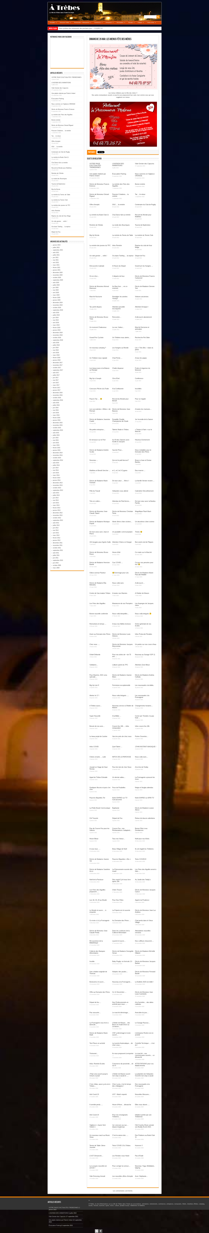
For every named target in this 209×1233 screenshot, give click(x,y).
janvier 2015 (56, 450)
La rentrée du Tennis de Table (122, 235)
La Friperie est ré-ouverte (121, 910)
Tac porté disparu (95, 307)
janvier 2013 (56, 510)
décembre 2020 (57, 272)
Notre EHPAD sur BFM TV (144, 798)
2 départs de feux (118, 276)
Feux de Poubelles (118, 787)
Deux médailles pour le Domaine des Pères (143, 451)
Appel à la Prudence (142, 900)
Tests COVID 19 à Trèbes (121, 1145)
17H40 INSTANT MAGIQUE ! (145, 747)
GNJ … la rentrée (118, 204)
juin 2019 (55, 317)
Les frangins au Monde (120, 348)
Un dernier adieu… (119, 777)
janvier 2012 (56, 540)
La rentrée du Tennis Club (144, 235)
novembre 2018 (57, 335)
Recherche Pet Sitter (142, 337)
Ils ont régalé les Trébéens (144, 849)
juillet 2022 (56, 247)
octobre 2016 (57, 397)
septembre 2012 (58, 520)
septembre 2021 (58, 250)
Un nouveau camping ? (97, 348)
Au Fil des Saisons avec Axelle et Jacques (120, 441)
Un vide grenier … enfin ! (98, 256)
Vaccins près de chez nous (121, 736)
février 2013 (56, 508)
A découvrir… (140, 583)
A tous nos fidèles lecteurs (121, 624)
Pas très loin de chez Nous (121, 767)
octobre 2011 (57, 548)
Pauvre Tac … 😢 (95, 399)
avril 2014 (56, 473)
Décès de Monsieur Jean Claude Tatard (98, 512)
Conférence (139, 378)
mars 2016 (56, 415)
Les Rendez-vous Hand (120, 1156)
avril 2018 (56, 352)
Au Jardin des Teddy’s (143, 879)
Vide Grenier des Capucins (144, 164)
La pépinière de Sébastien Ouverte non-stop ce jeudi (144, 1075)
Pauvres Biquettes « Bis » (121, 859)
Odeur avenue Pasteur (97, 573)
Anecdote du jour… (142, 1012)
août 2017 (56, 372)
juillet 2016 (56, 405)
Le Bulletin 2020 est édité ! (144, 982)
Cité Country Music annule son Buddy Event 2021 (144, 1126)
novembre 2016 (57, 395)
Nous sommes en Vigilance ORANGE (63, 104)
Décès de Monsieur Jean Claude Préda (98, 931)
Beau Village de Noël (119, 849)
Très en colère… (95, 501)
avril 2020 (56, 292)
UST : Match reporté (119, 1094)
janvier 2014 (56, 480)
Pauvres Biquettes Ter (97, 798)
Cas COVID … (117, 562)
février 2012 (56, 538)
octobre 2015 (57, 427)
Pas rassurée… (95, 1012)
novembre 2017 (57, 365)
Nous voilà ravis (118, 583)
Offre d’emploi (94, 204)
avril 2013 (56, 503)
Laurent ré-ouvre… (119, 941)
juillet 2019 (56, 315)
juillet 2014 (56, 465)
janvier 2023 (56, 245)
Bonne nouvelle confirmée (98, 614)
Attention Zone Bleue (142, 665)
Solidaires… (93, 665)
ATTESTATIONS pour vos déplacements (144, 1064)
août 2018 (56, 342)
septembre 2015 (58, 430)
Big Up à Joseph (95, 378)
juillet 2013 (56, 495)
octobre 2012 (57, 518)
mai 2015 (56, 440)
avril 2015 (56, 442)
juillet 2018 (56, 345)
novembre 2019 (57, 305)
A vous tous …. (94, 849)
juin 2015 (55, 437)
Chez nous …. (94, 644)
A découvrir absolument (143, 317)
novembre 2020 (57, 275)
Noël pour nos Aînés (142, 839)
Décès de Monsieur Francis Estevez (62, 109)
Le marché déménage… (120, 1012)
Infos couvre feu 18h (142, 726)
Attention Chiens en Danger (122, 542)
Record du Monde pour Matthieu (61, 168)
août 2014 (56, 463)
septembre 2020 (58, 280)
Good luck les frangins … (144, 266)
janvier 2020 (56, 300)
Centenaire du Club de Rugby (145, 204)
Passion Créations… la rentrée (61, 130)
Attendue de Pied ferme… (121, 501)
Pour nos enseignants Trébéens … (120, 1116)
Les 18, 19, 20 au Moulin (98, 900)
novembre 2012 (57, 515)
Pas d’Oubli (139, 1156)
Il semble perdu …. (96, 1104)
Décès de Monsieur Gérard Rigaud (62, 125)
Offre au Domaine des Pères (99, 992)
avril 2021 (56, 262)
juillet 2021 (56, 255)
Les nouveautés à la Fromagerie (142, 696)
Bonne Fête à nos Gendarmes (141, 829)
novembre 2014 (57, 455)
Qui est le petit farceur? (120, 460)
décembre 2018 (57, 332)
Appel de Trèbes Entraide (98, 777)
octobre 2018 (57, 337)
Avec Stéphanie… (141, 1176)
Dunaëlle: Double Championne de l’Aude (120, 420)
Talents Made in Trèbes (120, 429)
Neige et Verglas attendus (144, 787)
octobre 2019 (57, 307)
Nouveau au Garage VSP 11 (145, 654)
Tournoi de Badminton (142, 225)
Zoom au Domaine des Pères (99, 634)
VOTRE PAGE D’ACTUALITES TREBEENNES (95, 165)
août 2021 (56, 252)
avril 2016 (56, 412)
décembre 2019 (57, 302)
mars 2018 (56, 355)
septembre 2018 (58, 340)
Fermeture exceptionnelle (121, 685)
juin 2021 (55, 257)
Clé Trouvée (93, 818)
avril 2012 (56, 533)
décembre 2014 (57, 453)
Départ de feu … (95, 1002)
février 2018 (56, 357)
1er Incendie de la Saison (144, 419)
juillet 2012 (56, 525)
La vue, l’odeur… (118, 327)
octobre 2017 (57, 367)
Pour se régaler (140, 399)
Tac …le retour (140, 194)
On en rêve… (94, 276)
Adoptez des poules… (120, 972)
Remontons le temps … (97, 624)
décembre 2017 (57, 362)
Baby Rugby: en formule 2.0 (122, 961)
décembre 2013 (57, 483)
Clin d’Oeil (115, 378)
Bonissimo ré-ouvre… (97, 982)
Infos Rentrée (117, 245)
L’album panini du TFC (120, 665)
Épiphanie (115, 808)
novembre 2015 (57, 425)
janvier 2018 (56, 360)
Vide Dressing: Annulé (97, 1176)
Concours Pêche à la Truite (99, 389)
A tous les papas (141, 358)
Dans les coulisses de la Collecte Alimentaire (121, 931)
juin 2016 (55, 407)
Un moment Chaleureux (97, 327)
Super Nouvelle (94, 716)
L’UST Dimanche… (96, 1156)
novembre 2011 (57, 545)
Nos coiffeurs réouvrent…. (144, 941)
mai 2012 (56, 530)
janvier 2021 (56, 270)
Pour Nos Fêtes (117, 900)
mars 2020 (56, 295)
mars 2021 (56, 265)
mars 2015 (56, 445)
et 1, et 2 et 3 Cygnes (119, 470)
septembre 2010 (58, 560)
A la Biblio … (116, 716)
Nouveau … (93, 460)
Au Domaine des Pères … (121, 920)
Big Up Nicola (94, 235)
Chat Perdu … (117, 358)
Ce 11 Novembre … (119, 992)
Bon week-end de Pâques (144, 542)
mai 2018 (56, 350)
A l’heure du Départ (119, 266)
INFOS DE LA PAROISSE (121, 757)
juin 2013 (55, 498)
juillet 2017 (56, 375)
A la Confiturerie (117, 389)
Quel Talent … (117, 747)
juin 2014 (55, 468)
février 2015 (56, 448)
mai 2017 (56, 380)
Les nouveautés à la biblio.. (144, 685)
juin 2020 (55, 287)
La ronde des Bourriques (121, 225)
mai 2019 (56, 320)
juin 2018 (55, 347)
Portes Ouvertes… (141, 736)
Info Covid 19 (94, 1094)
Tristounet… (93, 1053)
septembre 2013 (58, 490)
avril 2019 (56, 322)
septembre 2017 (58, 370)
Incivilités (138, 389)
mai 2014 (56, 470)
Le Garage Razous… (142, 1023)
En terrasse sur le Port (97, 440)
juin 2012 (55, 528)
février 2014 (56, 478)
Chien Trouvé (117, 890)
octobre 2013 (57, 488)
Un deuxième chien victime (144, 521)
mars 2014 (56, 475)
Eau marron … (140, 470)
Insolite (91, 961)
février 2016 (56, 417)
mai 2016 (56, 410)
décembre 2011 (57, 543)
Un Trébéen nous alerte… (121, 337)
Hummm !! (139, 1145)
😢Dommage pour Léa (120, 573)
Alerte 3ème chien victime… (122, 521)
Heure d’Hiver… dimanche (121, 1104)
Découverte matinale (96, 266)
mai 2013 (56, 500)
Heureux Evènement (142, 440)
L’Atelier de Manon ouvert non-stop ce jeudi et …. (121, 1075)
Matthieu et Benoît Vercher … (99, 470)
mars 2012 (56, 535)
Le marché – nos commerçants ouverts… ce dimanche (144, 1055)
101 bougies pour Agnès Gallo (100, 542)
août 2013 (56, 493)
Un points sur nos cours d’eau (145, 644)
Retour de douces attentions (145, 818)
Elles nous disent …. (142, 1104)
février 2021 (56, 267)
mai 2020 (56, 290)
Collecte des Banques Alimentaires (97, 952)
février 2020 (56, 297)
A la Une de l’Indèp (141, 767)
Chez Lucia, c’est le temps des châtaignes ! (121, 1085)
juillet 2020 (56, 285)
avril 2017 (56, 382)
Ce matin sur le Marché (143, 552)
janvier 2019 (56, 330)
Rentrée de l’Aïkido (96, 225)
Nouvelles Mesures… (142, 1094)
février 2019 (56, 327)
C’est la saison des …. (120, 1135)
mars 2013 (56, 505)
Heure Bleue (93, 839)
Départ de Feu (140, 256)
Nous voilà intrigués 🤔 (143, 614)
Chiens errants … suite (97, 757)
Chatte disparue (117, 368)
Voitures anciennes (141, 296)
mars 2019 (56, 325)
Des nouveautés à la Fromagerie (142, 1085)
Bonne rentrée (140, 184)
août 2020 (56, 282)
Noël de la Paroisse (96, 879)
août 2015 (56, 432)
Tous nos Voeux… (118, 839)
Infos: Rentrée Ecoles (97, 1064)
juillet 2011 (56, 555)
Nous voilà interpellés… (120, 614)
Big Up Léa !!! (94, 685)
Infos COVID (94, 747)
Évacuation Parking (119, 174)
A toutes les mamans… (143, 409)
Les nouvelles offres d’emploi (122, 1176)
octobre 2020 (57, 277)
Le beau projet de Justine (98, 736)
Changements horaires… (144, 706)
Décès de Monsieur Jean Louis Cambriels (144, 993)
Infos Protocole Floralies (143, 634)
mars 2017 (56, 385)
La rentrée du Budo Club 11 (99, 215)
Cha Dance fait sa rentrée (121, 215)
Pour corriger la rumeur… (121, 1166)
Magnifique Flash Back (143, 511)
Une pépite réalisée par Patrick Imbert (97, 175)
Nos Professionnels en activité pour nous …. (120, 1003)
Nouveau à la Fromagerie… (122, 982)
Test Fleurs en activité (97, 1043)
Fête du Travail (94, 491)
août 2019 (56, 312)
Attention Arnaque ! (141, 307)
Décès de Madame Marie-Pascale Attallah (144, 573)
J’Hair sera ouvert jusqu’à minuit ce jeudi (98, 1075)
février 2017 (56, 387)
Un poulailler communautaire (122, 532)
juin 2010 (55, 563)
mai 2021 (56, 260)
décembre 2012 (57, 513)
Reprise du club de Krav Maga (61, 216)
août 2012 (56, 523)
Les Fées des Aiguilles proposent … (97, 891)
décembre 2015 (57, 422)
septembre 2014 (58, 460)
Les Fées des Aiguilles (97, 603)
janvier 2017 (56, 390)
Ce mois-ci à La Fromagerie (99, 920)
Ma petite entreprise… (97, 429)
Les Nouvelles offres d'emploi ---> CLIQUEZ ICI (74, 28)
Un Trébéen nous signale (98, 358)
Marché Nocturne (95, 296)
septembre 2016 (58, 400)
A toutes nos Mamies (119, 593)
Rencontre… (116, 317)
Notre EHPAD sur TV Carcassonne (119, 798)
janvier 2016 (56, 420)
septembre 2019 (58, 310)
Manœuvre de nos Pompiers (122, 603)
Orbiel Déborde (94, 654)
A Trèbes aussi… (95, 706)
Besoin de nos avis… (97, 726)
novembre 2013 (57, 485)
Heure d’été (116, 552)
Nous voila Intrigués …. (120, 695)
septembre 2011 (58, 550)
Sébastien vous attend (120, 491)
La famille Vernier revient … (144, 481)
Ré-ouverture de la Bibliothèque (96, 942)
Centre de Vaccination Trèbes (99, 593)
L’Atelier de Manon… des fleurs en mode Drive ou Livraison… (121, 1024)
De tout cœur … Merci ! (120, 481)
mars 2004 (56, 568)
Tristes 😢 (138, 532)
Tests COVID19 (140, 859)
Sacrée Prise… (117, 450)
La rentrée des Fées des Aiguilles (61, 114)
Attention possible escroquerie (118, 308)
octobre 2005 (57, 565)
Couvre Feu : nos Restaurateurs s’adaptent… (122, 829)
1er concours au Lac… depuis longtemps (120, 1126)
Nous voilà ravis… (141, 757)
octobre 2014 (57, 458)
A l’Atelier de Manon (142, 593)
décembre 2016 (57, 392)
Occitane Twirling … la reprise (122, 256)
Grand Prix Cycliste (96, 337)
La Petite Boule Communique (99, 808)
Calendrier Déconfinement (144, 491)
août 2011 (56, 553)
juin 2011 (55, 558)
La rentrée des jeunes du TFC (100, 245)
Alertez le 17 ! (94, 695)
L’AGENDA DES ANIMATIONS (118, 164)
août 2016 (56, 402)
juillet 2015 (56, 435)
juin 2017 (55, 377)
